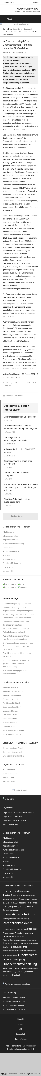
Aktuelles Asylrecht (10, 687)
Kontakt (20, 1019)
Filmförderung (8, 532)
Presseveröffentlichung (10, 940)
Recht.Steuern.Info (10, 824)
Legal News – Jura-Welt (12, 816)
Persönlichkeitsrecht (11, 551)
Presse (32, 929)
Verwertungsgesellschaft (30, 968)
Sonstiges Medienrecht (14, 396)
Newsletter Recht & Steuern (14, 1002)
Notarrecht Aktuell (10, 715)
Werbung (7, 972)
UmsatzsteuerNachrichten (13, 756)
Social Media (22, 951)
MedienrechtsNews (27, 8)
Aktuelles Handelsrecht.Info (14, 691)
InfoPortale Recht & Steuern (14, 998)
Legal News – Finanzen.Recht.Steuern (18, 813)
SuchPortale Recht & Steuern (15, 1009)
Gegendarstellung (21, 906)
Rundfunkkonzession (10, 951)
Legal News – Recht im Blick (14, 820)
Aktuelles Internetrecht (12, 695)
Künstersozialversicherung (13, 544)
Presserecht (7, 555)
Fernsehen (32, 903)
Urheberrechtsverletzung (20, 964)
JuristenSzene (8, 777)
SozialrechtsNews (10, 723)
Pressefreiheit (9, 936)
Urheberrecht (8, 567)
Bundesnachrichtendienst (11, 899)
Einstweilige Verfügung (10, 903)
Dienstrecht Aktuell (10, 699)
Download (34, 899)
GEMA (30, 906)
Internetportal (34, 915)
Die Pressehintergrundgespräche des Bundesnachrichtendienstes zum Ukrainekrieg (18, 646)
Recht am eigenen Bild (18, 943)
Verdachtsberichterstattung (13, 968)
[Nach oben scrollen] (37, 1072)
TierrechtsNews (9, 726)
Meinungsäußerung (22, 918)
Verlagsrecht (8, 571)
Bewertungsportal (29, 895)
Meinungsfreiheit (9, 918)
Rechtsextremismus (32, 943)
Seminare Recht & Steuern (13, 1006)
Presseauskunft (8, 933)
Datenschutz (24, 899)
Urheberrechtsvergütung (14, 960)
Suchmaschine (31, 951)
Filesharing (6, 906)
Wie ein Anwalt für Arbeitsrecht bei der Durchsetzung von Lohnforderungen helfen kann (21, 487)
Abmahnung (25, 891)
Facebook (21, 903)
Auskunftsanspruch (13, 895)
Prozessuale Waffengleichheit (27, 940)
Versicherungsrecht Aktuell (13, 730)
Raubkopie (7, 943)
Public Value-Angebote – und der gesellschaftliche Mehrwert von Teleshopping (16, 663)
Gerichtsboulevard (10, 774)
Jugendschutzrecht (10, 540)
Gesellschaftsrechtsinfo (12, 707)
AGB (20, 1029)
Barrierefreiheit (21, 1039)
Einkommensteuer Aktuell (13, 748)
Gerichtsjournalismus (11, 910)
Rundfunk (6, 947)
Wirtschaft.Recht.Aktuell (12, 734)
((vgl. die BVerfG (12, 891)
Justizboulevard (9, 781)
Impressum (20, 1024)
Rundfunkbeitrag (18, 946)
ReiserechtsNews (10, 719)
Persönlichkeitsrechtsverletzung (15, 929)
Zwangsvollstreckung (18, 972)
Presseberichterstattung (24, 933)
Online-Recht (8, 548)
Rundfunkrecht (9, 559)
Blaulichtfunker (9, 770)
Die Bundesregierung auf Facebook (20, 417)
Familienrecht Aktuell (11, 703)
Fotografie (12, 907)
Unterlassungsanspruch (10, 955)
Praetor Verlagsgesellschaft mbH (20, 1049)
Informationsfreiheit (10, 536)
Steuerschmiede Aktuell (12, 752)
